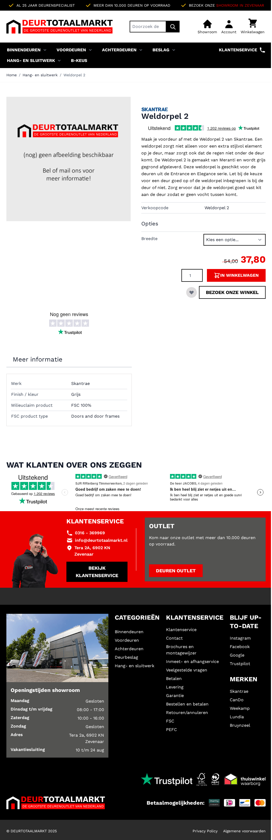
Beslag (160, 49)
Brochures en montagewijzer (181, 650)
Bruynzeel (240, 725)
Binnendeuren (24, 49)
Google (237, 655)
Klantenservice (238, 49)
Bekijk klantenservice (97, 571)
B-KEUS (79, 60)
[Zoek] (173, 26)
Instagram (240, 638)
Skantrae (239, 691)
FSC (170, 721)
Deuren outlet (176, 570)
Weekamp (240, 708)
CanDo (237, 699)
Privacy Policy (205, 831)
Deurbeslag (126, 657)
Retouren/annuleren (187, 712)
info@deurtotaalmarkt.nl (101, 540)
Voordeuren (71, 49)
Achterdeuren (119, 49)
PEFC (171, 729)
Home (11, 75)
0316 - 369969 (90, 532)
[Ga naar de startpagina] (59, 26)
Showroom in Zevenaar (240, 5)
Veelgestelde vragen (186, 670)
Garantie (175, 695)
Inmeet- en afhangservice (192, 661)
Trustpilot (240, 663)
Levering (175, 687)
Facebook (240, 646)
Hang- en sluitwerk (31, 60)
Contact (174, 638)
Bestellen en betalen (187, 704)
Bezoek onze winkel (232, 292)
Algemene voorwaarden (244, 831)
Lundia (237, 716)
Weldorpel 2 (74, 75)
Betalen (174, 678)
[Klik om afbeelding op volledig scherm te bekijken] (68, 159)
